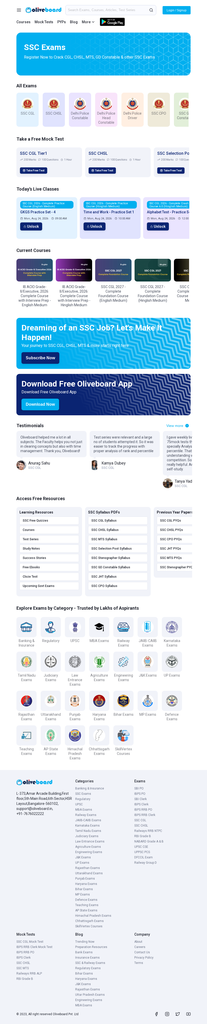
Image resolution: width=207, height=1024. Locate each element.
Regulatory (82, 799)
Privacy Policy (143, 957)
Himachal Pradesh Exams (93, 915)
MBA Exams (83, 809)
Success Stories (34, 558)
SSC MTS (22, 968)
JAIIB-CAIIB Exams (88, 820)
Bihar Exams (84, 889)
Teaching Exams (86, 905)
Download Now (40, 404)
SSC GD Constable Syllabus (110, 567)
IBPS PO (139, 794)
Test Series (31, 539)
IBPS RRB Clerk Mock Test (34, 947)
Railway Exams (85, 815)
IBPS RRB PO (143, 809)
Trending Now (84, 941)
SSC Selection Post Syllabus (111, 548)
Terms (138, 963)
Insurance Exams (87, 957)
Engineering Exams (88, 852)
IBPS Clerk (141, 804)
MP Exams (82, 894)
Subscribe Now (40, 358)
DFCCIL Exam (143, 857)
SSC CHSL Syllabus (105, 530)
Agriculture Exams (88, 847)
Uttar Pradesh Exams (90, 994)
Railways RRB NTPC (148, 831)
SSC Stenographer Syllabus (110, 558)
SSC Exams (83, 794)
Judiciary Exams (86, 836)
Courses (23, 22)
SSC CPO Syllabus (104, 586)
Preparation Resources (91, 947)
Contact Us (142, 952)
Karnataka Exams (87, 825)
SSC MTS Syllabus (104, 539)
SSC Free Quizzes (35, 520)
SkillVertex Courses (88, 926)
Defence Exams (86, 900)
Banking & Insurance (89, 788)
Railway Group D (145, 862)
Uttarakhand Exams (89, 873)
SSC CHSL (141, 825)
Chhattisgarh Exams (89, 921)
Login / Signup (177, 10)
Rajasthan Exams (87, 868)
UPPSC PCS (142, 852)
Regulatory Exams (88, 968)
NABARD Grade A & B (149, 841)
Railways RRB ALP (29, 973)
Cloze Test (30, 576)
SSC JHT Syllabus (104, 576)
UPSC (79, 804)
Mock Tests (44, 22)
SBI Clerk (140, 799)
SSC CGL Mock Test (29, 941)
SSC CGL (140, 820)
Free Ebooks (31, 567)
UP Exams (82, 862)
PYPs (61, 22)
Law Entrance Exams (90, 841)
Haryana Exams (86, 884)
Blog (74, 22)
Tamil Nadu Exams (88, 831)
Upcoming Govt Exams (39, 586)
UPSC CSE (141, 847)
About (138, 941)
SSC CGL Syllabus (104, 520)
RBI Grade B (142, 836)
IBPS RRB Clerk (144, 815)
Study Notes (31, 548)
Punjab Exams (85, 878)
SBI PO (139, 788)
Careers (139, 947)
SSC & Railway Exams (90, 963)
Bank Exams (84, 952)
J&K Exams (83, 857)
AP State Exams (86, 910)
